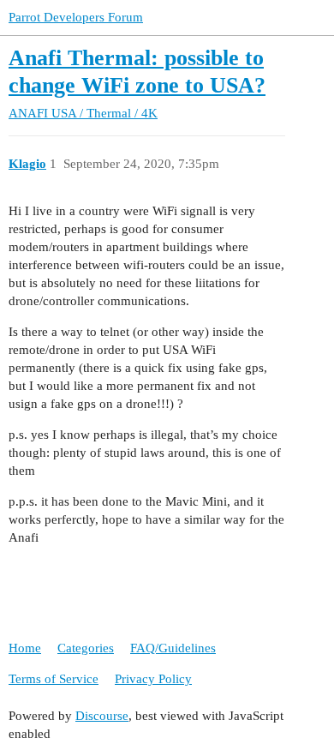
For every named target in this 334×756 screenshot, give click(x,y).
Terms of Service (53, 679)
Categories (85, 648)
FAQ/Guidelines (173, 648)
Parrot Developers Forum (76, 17)
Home (25, 648)
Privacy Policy (153, 679)
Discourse (101, 716)
